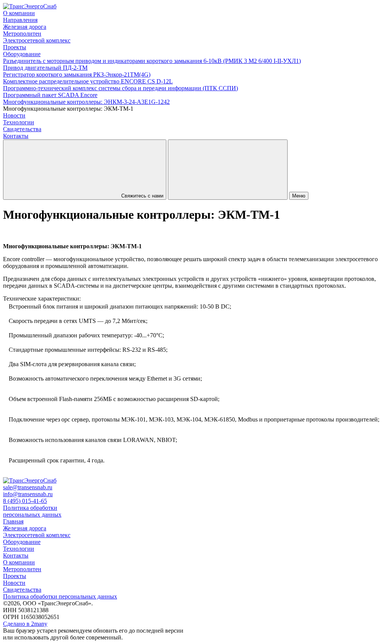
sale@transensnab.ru (27, 487)
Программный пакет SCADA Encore (50, 95)
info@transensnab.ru (28, 494)
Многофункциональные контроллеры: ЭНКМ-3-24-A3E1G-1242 (86, 102)
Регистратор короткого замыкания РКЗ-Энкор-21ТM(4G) (76, 74)
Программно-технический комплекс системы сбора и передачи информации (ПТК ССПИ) (120, 88)
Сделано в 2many (25, 623)
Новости (14, 115)
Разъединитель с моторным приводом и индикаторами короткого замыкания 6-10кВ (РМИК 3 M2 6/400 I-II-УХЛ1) (152, 61)
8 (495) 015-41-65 (25, 501)
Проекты (14, 47)
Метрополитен (22, 33)
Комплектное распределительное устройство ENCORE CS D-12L (88, 81)
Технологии (18, 122)
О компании (19, 13)
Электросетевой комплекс (36, 40)
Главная (13, 521)
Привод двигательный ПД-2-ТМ (45, 67)
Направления (20, 20)
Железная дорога (24, 27)
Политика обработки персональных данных (32, 511)
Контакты (15, 136)
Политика (60, 596)
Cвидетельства (22, 129)
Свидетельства (22, 589)
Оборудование (22, 54)
